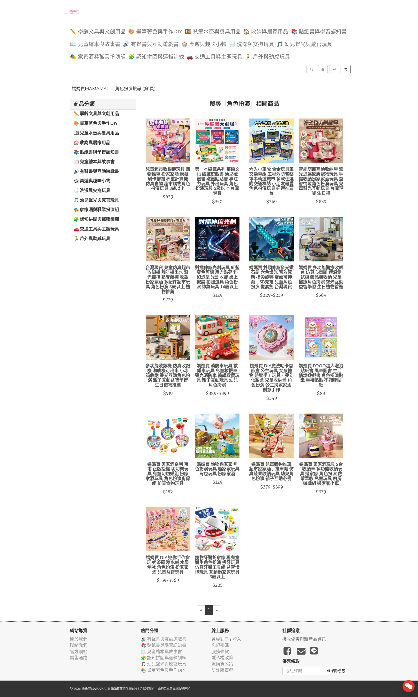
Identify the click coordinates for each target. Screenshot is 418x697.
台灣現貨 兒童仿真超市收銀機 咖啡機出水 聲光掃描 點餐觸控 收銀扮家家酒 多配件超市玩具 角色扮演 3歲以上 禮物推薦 (168, 280)
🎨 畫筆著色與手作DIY (155, 31)
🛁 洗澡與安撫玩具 (251, 44)
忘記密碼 (220, 645)
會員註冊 (220, 639)
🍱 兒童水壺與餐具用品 (213, 31)
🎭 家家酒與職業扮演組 (98, 56)
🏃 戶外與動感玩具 (267, 56)
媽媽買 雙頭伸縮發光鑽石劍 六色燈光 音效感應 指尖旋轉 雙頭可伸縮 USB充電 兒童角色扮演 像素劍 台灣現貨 (271, 277)
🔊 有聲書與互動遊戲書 (151, 44)
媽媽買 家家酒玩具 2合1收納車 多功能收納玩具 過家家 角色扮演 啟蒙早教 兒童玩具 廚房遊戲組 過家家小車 (321, 474)
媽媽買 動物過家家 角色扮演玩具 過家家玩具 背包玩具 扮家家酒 (217, 469)
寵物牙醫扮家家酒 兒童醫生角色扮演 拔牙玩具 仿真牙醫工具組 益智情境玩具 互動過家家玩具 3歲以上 (217, 567)
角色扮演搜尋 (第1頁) (135, 88)
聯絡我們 (78, 645)
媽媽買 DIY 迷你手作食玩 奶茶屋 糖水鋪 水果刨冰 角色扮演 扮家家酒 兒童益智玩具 (168, 565)
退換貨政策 (222, 664)
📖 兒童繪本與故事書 (95, 44)
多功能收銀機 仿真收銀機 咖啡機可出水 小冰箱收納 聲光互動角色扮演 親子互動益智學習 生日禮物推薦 (168, 375)
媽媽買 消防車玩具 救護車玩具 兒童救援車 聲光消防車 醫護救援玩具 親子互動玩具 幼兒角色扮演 (217, 375)
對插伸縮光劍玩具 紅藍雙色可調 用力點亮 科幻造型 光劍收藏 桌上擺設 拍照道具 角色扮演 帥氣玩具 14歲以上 (217, 277)
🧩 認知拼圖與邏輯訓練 (156, 56)
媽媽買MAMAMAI (90, 88)
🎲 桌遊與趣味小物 (203, 44)
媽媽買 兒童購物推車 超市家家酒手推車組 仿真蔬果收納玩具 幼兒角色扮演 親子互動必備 (271, 471)
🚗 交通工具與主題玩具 (214, 56)
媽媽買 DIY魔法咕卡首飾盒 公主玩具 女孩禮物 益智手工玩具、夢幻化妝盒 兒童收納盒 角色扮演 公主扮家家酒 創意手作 (271, 378)
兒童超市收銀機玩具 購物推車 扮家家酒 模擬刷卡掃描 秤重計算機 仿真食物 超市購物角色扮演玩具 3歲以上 (168, 179)
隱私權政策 (222, 657)
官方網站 (78, 651)
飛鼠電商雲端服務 (172, 688)
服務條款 (220, 651)
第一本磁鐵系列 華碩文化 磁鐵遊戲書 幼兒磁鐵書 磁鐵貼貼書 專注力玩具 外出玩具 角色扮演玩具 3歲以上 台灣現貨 (217, 181)
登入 (236, 639)
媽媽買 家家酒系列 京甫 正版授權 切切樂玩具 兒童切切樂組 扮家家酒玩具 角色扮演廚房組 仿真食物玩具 (168, 474)
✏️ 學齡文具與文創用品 (98, 31)
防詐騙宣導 (222, 670)
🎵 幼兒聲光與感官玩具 (304, 44)
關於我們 (78, 639)
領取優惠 (338, 671)
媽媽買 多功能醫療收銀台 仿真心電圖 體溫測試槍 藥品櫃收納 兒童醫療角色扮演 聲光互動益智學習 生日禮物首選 (321, 277)
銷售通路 (78, 657)
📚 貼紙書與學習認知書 (319, 31)
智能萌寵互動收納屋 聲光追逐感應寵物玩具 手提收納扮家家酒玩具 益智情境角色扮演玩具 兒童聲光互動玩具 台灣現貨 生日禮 (321, 181)
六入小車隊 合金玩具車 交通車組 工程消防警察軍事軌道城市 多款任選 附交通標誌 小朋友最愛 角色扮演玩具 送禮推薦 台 (271, 181)
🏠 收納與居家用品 (265, 31)
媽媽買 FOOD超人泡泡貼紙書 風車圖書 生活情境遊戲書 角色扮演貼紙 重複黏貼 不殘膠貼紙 (321, 375)
